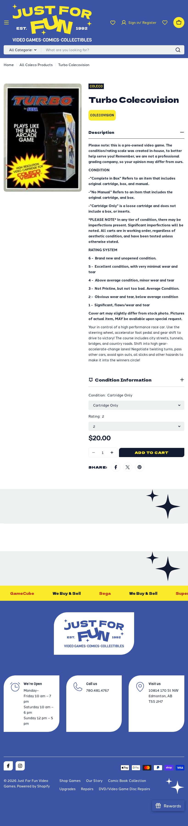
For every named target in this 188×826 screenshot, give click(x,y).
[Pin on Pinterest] (139, 467)
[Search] (178, 50)
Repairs (87, 788)
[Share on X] (127, 467)
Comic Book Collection (127, 780)
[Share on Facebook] (115, 467)
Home (9, 64)
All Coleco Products (36, 64)
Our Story (94, 780)
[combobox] (94, 49)
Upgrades (67, 788)
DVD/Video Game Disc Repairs (124, 788)
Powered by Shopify (33, 786)
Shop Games (69, 780)
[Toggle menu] (6, 22)
